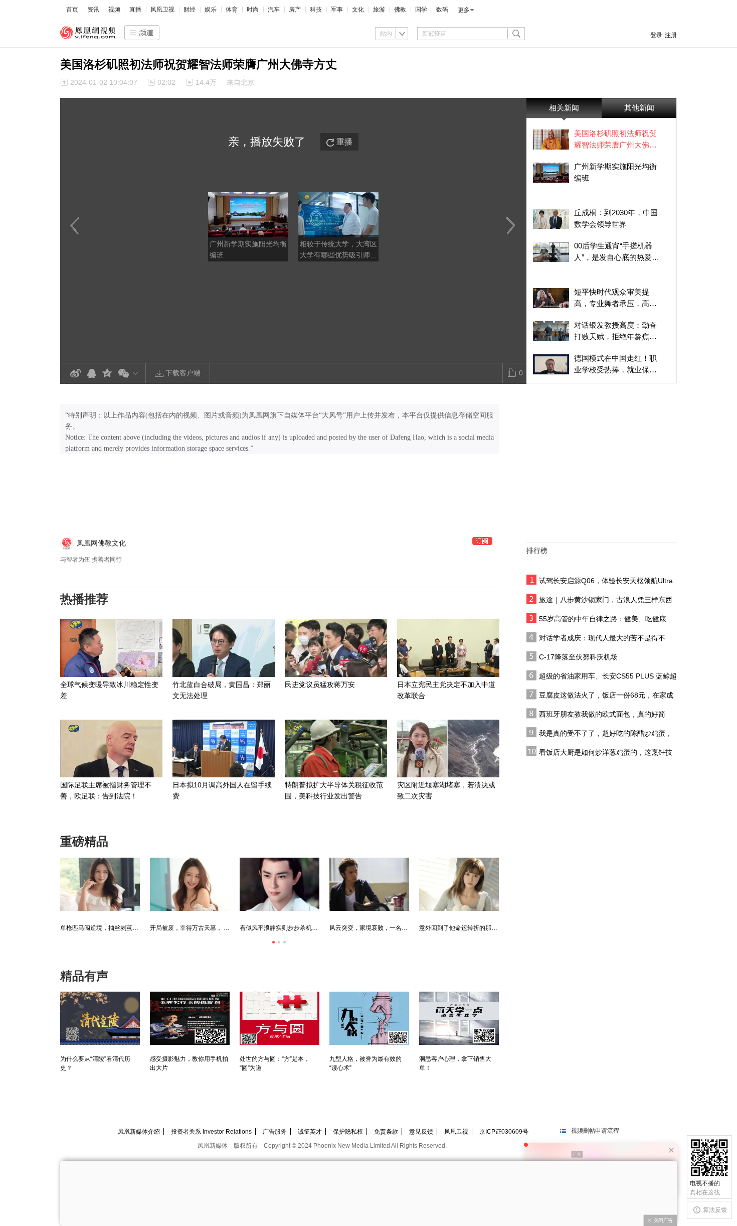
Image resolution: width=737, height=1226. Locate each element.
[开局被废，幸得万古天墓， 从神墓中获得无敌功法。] (190, 884)
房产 (295, 9)
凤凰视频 (87, 32)
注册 (671, 35)
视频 (114, 9)
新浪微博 (75, 373)
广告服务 (275, 1131)
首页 (72, 9)
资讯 (93, 9)
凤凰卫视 (162, 9)
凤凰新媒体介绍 (139, 1131)
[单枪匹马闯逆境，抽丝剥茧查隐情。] (100, 884)
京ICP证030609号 (503, 1131)
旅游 (379, 9)
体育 (232, 9)
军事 (337, 9)
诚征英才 (310, 1131)
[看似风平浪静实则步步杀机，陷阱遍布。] (279, 884)
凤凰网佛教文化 (101, 543)
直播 (135, 9)
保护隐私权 (348, 1131)
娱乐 (211, 9)
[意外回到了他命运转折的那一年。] (459, 884)
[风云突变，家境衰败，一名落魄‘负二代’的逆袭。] (369, 884)
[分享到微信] (130, 373)
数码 (442, 9)
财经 (189, 9)
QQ (91, 373)
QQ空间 (107, 373)
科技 (316, 9)
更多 (464, 10)
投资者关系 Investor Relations (211, 1131)
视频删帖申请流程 (595, 1130)
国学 (421, 9)
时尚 (253, 9)
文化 (358, 9)
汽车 (274, 9)
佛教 (400, 9)
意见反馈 (421, 1131)
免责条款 (386, 1131)
